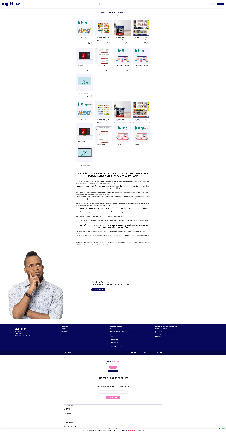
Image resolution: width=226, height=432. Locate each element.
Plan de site (157, 338)
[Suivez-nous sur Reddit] (151, 352)
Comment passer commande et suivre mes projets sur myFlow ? (123, 332)
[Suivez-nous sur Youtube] (160, 352)
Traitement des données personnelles (163, 330)
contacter (111, 381)
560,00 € (89, 70)
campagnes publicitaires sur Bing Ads (91, 202)
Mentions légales (158, 331)
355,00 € (108, 44)
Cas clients (112, 343)
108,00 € (127, 44)
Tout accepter (123, 430)
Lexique (111, 345)
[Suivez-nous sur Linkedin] (138, 352)
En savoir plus (68, 418)
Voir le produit (84, 28)
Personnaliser (139, 430)
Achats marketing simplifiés (66, 332)
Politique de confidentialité (161, 328)
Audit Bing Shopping (82, 37)
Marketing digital (105, 15)
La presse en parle (64, 330)
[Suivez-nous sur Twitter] (135, 352)
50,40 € (146, 44)
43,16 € (90, 44)
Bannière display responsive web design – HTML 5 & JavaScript (103, 39)
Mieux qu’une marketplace (66, 334)
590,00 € (89, 97)
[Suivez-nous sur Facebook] (131, 352)
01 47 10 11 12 (18, 331)
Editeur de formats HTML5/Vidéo (101, 145)
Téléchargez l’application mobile (117, 331)
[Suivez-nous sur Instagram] (141, 352)
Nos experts (63, 328)
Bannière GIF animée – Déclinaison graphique (120, 120)
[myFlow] (11, 3)
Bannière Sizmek (81, 65)
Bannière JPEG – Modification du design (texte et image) (141, 120)
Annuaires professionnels (115, 346)
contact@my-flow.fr (19, 333)
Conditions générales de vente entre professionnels (166, 332)
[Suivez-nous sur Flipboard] (148, 352)
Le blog (111, 336)
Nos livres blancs (113, 338)
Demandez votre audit (114, 341)
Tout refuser (131, 430)
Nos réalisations (64, 331)
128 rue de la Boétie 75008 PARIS (22, 335)
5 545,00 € (107, 70)
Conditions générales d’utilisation (162, 334)
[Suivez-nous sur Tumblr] (157, 352)
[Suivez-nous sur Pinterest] (128, 352)
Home (99, 15)
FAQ (111, 328)
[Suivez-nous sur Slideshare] (144, 352)
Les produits (68, 413)
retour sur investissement (99, 194)
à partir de (90, 42)
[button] (212, 4)
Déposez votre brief (114, 339)
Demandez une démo (114, 342)
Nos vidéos (112, 348)
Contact (112, 330)
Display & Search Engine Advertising (117, 15)
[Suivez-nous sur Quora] (154, 352)
